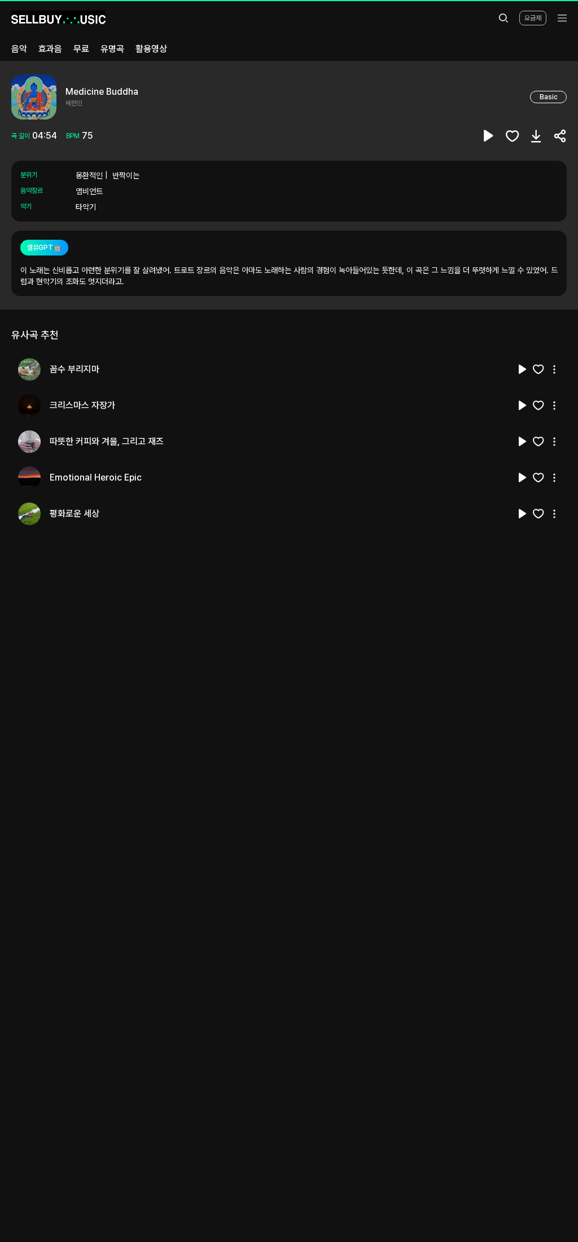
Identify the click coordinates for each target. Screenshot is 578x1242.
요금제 (532, 18)
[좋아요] (512, 136)
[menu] (562, 18)
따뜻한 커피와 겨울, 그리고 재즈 (107, 441)
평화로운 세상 (74, 513)
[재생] (522, 369)
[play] (489, 136)
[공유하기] (560, 136)
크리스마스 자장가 (82, 405)
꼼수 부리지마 (74, 369)
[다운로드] (536, 136)
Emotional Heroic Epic (96, 477)
